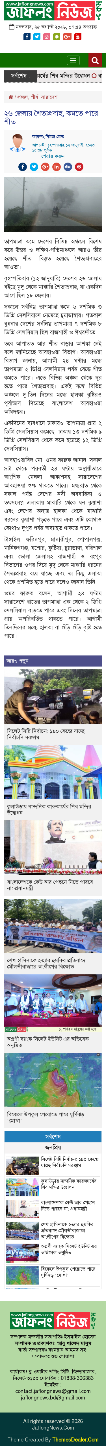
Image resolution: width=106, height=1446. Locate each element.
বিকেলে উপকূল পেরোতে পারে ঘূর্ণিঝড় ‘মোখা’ (45, 1117)
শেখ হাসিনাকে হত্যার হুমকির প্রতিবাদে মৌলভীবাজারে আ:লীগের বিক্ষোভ (46, 963)
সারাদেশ (49, 97)
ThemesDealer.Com (75, 1440)
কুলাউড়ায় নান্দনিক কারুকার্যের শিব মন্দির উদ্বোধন (49, 809)
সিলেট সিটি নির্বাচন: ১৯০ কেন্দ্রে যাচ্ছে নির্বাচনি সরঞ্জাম (46, 734)
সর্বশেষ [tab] (53, 1136)
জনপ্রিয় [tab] (53, 1147)
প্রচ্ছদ (23, 97)
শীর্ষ (34, 97)
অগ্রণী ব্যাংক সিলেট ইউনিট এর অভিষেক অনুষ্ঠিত (48, 1042)
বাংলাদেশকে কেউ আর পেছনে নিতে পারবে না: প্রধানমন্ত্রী (50, 885)
